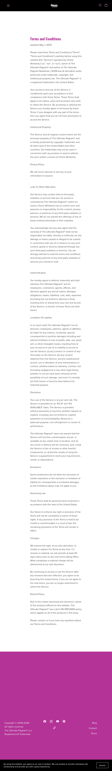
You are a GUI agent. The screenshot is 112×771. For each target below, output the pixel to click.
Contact (93, 728)
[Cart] (107, 5)
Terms (94, 733)
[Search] (100, 5)
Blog (94, 723)
